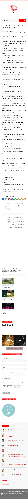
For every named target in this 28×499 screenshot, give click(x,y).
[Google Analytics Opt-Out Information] (2, 494)
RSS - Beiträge (6, 484)
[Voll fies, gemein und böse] (8, 294)
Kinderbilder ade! (11, 469)
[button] (3, 199)
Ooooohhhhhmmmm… (20, 205)
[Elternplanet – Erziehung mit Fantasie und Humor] (14, 8)
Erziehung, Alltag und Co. (17, 32)
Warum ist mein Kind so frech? (14, 450)
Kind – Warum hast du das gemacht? (7, 208)
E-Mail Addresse (6, 358)
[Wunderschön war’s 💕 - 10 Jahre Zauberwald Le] (20, 340)
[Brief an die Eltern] (8, 282)
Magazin (24, 32)
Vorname (4, 363)
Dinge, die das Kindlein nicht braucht (7, 312)
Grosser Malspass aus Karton (14, 474)
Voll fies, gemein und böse (8, 299)
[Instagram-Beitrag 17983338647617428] (8, 340)
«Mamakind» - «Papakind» (13, 459)
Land (4, 367)
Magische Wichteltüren (13, 445)
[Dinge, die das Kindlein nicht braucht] (8, 307)
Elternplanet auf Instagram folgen (15, 348)
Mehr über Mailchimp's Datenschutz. (10, 388)
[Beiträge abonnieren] (2, 484)
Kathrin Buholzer (7, 31)
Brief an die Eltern (6, 287)
